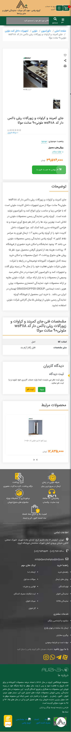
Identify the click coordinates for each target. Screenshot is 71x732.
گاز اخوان (32, 608)
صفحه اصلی (60, 31)
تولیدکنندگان (63, 586)
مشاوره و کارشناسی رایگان (58, 620)
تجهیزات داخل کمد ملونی (16, 31)
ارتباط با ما (31, 572)
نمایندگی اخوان (62, 594)
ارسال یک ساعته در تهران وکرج (56, 628)
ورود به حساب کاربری (50, 8)
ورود (42, 389)
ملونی (34, 31)
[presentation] (36, 460)
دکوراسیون (46, 31)
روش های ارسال (61, 579)
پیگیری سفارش (62, 635)
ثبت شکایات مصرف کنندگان (25, 594)
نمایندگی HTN (62, 601)
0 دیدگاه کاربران (13, 133)
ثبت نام (30, 389)
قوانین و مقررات (29, 586)
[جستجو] (55, 19)
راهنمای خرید (63, 572)
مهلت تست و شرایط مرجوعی (56, 642)
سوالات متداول (30, 579)
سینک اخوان (31, 601)
